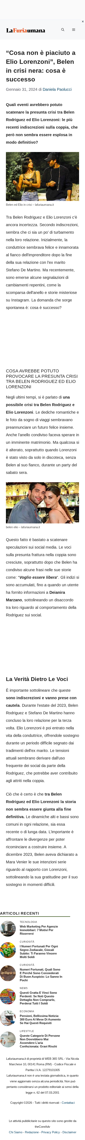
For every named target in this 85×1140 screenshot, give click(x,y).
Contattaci (68, 1102)
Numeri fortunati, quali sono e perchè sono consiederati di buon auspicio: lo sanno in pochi (41, 975)
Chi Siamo (15, 1132)
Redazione (32, 1132)
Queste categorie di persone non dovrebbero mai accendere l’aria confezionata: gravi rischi (40, 1041)
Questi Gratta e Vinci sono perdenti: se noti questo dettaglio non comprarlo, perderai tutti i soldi (38, 998)
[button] (62, 30)
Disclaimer (69, 1132)
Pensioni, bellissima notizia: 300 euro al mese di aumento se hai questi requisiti (40, 1019)
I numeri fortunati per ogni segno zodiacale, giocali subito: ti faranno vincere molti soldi (39, 952)
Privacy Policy (50, 1132)
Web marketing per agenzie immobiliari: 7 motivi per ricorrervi (39, 930)
